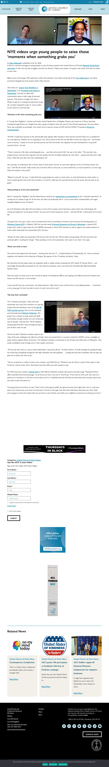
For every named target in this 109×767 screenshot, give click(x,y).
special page (33, 371)
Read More (14, 679)
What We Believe (18, 9)
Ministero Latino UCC (16, 224)
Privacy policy (63, 764)
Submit (13, 518)
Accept (45, 764)
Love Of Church (12, 719)
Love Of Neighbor (13, 722)
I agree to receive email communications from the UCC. (24, 502)
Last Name (12, 478)
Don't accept (53, 764)
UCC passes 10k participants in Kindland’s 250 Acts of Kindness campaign (54, 666)
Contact (37, 2)
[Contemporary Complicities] (22, 645)
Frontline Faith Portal (49, 2)
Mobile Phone (12, 494)
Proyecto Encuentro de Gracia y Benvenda (68, 224)
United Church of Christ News (29, 460)
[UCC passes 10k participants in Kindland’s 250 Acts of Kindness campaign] (54, 645)
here (86, 715)
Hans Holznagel (16, 63)
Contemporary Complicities (22, 662)
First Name (12, 469)
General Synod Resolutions (16, 730)
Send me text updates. (15, 511)
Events (32, 2)
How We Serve (31, 9)
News (40, 712)
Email (10, 486)
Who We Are (6, 9)
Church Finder (26, 2)
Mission (9, 716)
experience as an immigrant (66, 196)
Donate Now (98, 1)
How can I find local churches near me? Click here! (17, 726)
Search (90, 2)
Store (41, 2)
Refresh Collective (30, 313)
